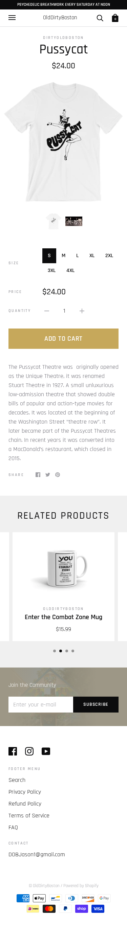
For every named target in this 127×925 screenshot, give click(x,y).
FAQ (13, 827)
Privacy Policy (24, 792)
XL (91, 255)
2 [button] (60, 651)
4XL (70, 270)
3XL (52, 270)
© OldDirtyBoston (44, 885)
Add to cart (63, 338)
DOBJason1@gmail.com (36, 854)
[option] (63, 141)
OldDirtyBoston (63, 608)
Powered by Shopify (81, 885)
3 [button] (66, 651)
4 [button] (72, 651)
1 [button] (54, 651)
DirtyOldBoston (63, 37)
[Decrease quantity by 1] (46, 310)
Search (16, 780)
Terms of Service (28, 815)
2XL (109, 255)
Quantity (19, 310)
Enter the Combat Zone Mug (63, 617)
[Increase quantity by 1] (82, 310)
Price (15, 291)
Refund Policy (24, 804)
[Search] (100, 18)
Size (13, 263)
